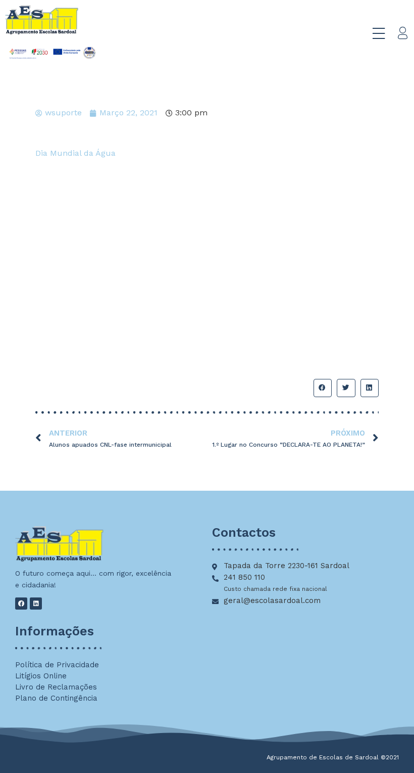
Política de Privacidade (57, 664)
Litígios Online (41, 675)
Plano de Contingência (56, 698)
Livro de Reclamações (56, 687)
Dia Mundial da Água (75, 153)
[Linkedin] (36, 603)
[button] (323, 388)
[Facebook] (21, 603)
